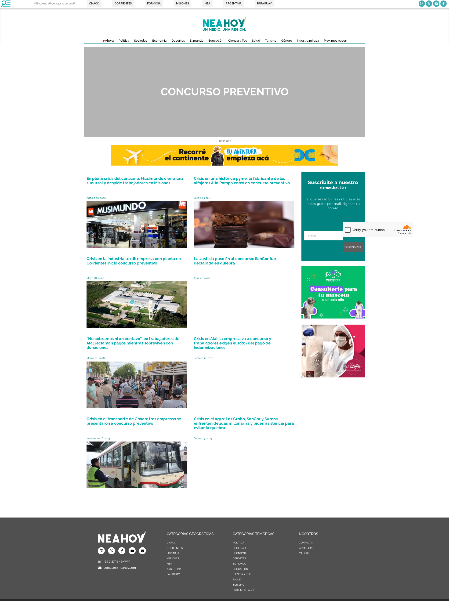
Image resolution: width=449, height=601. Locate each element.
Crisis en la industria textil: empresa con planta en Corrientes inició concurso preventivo (134, 260)
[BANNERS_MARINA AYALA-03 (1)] (333, 317)
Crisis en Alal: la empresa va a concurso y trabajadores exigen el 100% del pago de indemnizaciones (232, 343)
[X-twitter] (429, 3)
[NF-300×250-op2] (333, 376)
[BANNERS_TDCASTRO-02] (224, 164)
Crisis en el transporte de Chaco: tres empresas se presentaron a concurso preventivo (134, 421)
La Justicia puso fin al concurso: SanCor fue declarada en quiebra (235, 260)
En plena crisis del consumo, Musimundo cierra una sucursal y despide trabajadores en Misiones (135, 180)
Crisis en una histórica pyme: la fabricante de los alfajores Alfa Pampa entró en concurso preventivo (242, 180)
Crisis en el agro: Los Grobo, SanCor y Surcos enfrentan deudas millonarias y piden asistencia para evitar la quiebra (244, 423)
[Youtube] (436, 3)
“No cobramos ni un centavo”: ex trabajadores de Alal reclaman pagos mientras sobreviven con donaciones (133, 343)
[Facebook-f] (443, 3)
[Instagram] (422, 3)
